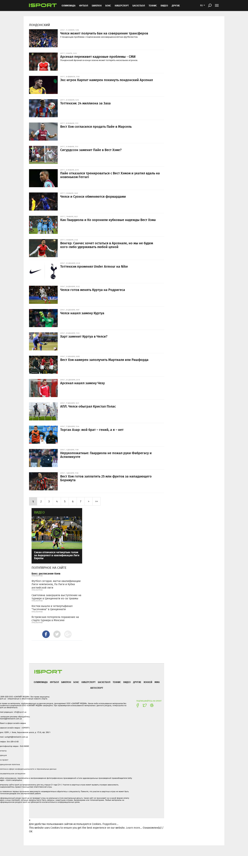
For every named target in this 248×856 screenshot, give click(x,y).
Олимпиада (68, 5)
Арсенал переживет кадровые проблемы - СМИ (97, 56)
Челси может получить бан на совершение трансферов (104, 33)
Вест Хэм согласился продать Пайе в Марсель (96, 126)
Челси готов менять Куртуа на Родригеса (92, 289)
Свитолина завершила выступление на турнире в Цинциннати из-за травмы (56, 596)
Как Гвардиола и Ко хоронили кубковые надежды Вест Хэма (108, 219)
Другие (176, 5)
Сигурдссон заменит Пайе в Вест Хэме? (90, 149)
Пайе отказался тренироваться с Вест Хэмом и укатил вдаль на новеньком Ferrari (110, 174)
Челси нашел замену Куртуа (82, 312)
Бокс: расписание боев (46, 573)
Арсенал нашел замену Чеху (82, 382)
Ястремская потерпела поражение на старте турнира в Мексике (55, 618)
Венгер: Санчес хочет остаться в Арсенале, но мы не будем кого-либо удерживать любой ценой (106, 244)
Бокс (108, 5)
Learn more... (134, 828)
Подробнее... (110, 824)
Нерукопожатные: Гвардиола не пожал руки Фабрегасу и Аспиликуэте (106, 454)
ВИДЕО (164, 5)
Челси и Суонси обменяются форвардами (93, 196)
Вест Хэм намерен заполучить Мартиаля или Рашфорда (104, 359)
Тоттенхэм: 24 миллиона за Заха (85, 103)
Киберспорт (122, 5)
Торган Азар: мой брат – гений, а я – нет (91, 429)
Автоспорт (96, 688)
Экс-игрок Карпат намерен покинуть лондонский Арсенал (106, 79)
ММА (157, 682)
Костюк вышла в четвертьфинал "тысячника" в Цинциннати (52, 607)
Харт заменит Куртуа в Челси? (83, 336)
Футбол (83, 5)
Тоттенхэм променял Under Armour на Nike (94, 266)
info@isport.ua (20, 712)
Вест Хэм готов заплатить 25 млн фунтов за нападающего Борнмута (106, 478)
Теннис (153, 5)
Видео (39, 512)
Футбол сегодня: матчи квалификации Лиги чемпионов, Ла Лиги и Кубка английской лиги (56, 584)
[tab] (46, 634)
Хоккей (148, 682)
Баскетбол (138, 5)
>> (96, 501)
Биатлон (97, 5)
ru (201, 5)
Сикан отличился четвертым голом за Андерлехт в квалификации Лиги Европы (56, 555)
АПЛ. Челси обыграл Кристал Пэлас (88, 406)
